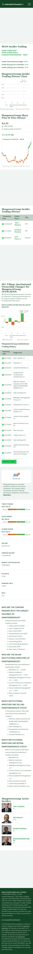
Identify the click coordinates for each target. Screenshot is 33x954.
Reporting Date (6, 353)
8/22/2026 (7, 358)
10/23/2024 (8, 224)
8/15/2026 (7, 430)
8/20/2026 (7, 368)
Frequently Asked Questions (11, 55)
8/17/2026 (7, 417)
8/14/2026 (7, 440)
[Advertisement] (16, 26)
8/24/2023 (7, 238)
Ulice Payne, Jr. (18, 238)
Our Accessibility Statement (11, 920)
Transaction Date (7, 217)
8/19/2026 (7, 385)
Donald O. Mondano (18, 231)
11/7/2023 (7, 231)
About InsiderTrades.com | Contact (14, 892)
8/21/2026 (7, 363)
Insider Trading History (10, 52)
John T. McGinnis (18, 224)
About (25, 55)
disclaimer (21, 937)
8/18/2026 (7, 405)
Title (26, 217)
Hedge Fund (17, 353)
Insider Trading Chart (9, 50)
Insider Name (17, 217)
